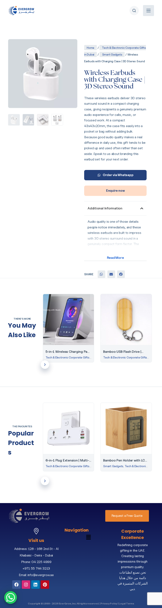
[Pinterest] (45, 584)
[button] (101, 274)
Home (90, 47)
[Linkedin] (35, 584)
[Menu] (148, 10)
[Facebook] (16, 584)
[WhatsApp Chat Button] (10, 597)
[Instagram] (26, 584)
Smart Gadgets (112, 54)
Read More (115, 258)
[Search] (134, 10)
